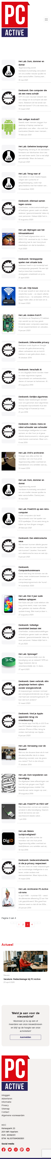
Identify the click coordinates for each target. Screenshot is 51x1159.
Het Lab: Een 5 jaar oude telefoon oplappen (31, 598)
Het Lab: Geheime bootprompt (33, 146)
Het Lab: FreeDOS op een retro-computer (34, 511)
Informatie (6, 1102)
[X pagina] (10, 1150)
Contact (5, 1112)
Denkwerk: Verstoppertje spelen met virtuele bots (30, 261)
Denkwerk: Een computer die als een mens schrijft (33, 92)
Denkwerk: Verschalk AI (30, 369)
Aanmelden (25, 1037)
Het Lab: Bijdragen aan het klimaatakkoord (31, 232)
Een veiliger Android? (29, 119)
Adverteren (7, 1098)
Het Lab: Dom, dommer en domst (31, 63)
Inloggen (6, 1095)
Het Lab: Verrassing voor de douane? (32, 748)
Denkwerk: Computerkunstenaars (29, 569)
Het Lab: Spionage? (28, 654)
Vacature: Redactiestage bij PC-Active (22, 979)
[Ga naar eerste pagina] (12, 923)
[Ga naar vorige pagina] (15, 923)
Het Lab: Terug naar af (29, 173)
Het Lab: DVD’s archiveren (31, 453)
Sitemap (6, 1108)
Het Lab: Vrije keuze (28, 288)
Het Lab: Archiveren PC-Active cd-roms (33, 891)
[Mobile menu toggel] (46, 19)
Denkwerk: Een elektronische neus (33, 540)
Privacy (5, 1105)
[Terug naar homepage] (16, 19)
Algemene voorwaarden (13, 1115)
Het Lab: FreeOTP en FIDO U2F (33, 804)
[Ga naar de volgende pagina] (36, 923)
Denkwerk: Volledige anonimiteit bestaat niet (30, 627)
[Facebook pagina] (4, 1150)
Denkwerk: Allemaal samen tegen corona (32, 203)
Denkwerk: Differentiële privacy (34, 342)
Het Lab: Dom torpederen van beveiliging (33, 777)
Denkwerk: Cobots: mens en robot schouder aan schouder (33, 426)
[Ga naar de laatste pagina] (39, 923)
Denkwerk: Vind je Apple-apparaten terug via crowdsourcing (31, 716)
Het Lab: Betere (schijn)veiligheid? (27, 833)
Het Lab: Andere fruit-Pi (30, 315)
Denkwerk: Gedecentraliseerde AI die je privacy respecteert (34, 862)
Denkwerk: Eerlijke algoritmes (33, 397)
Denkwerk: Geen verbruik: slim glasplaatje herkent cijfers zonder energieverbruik (34, 684)
